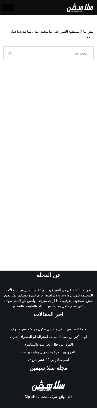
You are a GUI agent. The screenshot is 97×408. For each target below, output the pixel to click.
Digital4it (31, 397)
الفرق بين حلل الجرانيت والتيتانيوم (48, 344)
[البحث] (9, 53)
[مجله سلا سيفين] (80, 7)
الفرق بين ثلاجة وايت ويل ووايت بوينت (48, 352)
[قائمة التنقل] (8, 7)
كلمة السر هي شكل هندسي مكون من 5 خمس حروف (48, 329)
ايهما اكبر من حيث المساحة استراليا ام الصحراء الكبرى (48, 337)
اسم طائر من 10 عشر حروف (48, 360)
